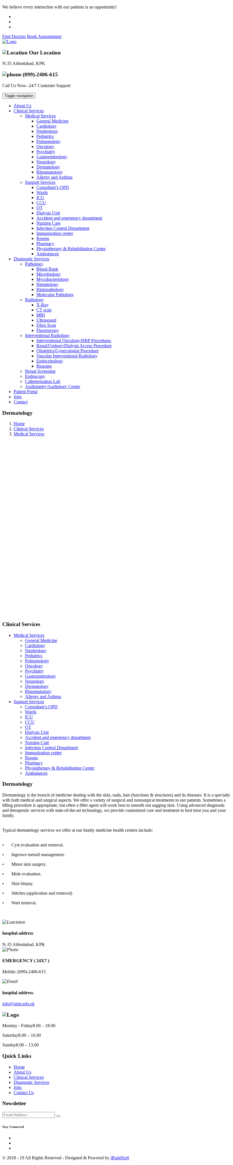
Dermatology (48, 167)
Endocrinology (49, 361)
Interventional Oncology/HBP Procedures (73, 340)
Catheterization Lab (42, 381)
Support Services (29, 701)
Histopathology (50, 289)
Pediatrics (45, 136)
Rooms (42, 238)
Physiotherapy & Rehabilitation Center (71, 248)
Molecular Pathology (55, 294)
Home (19, 423)
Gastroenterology (51, 156)
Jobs (18, 396)
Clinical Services (29, 428)
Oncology (45, 146)
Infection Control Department (62, 228)
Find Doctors (14, 36)
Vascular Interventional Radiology (66, 355)
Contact (21, 401)
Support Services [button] (40, 182)
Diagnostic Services (31, 1082)
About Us (22, 105)
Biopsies (44, 366)
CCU (41, 202)
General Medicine (52, 121)
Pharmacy (45, 243)
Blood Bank (47, 269)
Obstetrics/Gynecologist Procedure (67, 350)
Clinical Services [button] (29, 110)
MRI (40, 315)
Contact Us (24, 1092)
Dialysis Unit (48, 212)
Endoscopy (35, 376)
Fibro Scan (46, 325)
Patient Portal (26, 391)
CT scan (43, 309)
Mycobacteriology (52, 279)
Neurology (46, 161)
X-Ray (42, 304)
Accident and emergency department (69, 218)
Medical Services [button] (40, 115)
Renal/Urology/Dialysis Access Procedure (74, 345)
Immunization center (54, 233)
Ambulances (47, 253)
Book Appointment (44, 36)
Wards (42, 192)
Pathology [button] (34, 264)
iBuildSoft (120, 1157)
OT (39, 207)
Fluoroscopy (47, 330)
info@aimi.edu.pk (18, 1003)
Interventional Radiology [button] (47, 335)
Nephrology (47, 131)
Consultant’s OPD (52, 187)
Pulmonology (48, 141)
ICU (40, 197)
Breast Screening (40, 371)
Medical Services (29, 433)
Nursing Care (48, 223)
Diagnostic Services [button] (31, 258)
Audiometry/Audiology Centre (52, 386)
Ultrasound (46, 320)
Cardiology (46, 126)
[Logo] (9, 41)
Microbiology (48, 274)
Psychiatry (45, 151)
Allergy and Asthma (54, 177)
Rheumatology (49, 172)
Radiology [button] (34, 299)
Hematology (47, 284)
